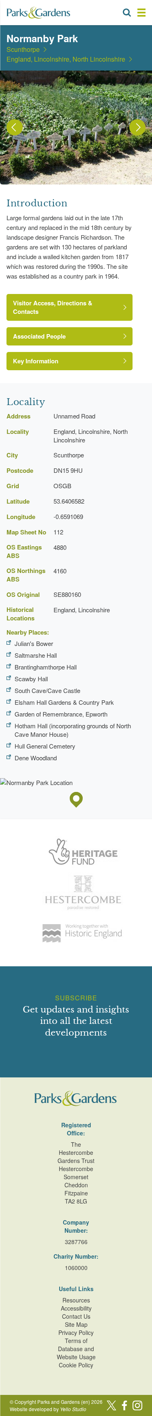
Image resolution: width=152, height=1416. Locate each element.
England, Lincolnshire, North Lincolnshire (65, 59)
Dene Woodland (36, 757)
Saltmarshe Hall (36, 655)
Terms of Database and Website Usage (76, 1349)
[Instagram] (137, 1405)
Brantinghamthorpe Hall (46, 667)
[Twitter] (111, 1405)
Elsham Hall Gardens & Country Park (64, 702)
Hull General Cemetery (45, 746)
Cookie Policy (76, 1365)
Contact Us (76, 1316)
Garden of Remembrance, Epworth (61, 714)
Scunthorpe (23, 49)
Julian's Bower (34, 643)
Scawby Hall (31, 678)
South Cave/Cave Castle (47, 690)
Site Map (76, 1324)
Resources (76, 1300)
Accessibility (76, 1308)
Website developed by (48, 1408)
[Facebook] (124, 1405)
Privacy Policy (76, 1332)
